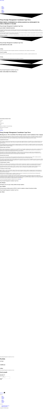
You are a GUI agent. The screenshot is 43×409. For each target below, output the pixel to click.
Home (2, 6)
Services (3, 7)
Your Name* (2, 374)
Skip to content (2, 0)
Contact (3, 8)
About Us (3, 11)
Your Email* (2, 375)
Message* (1, 378)
